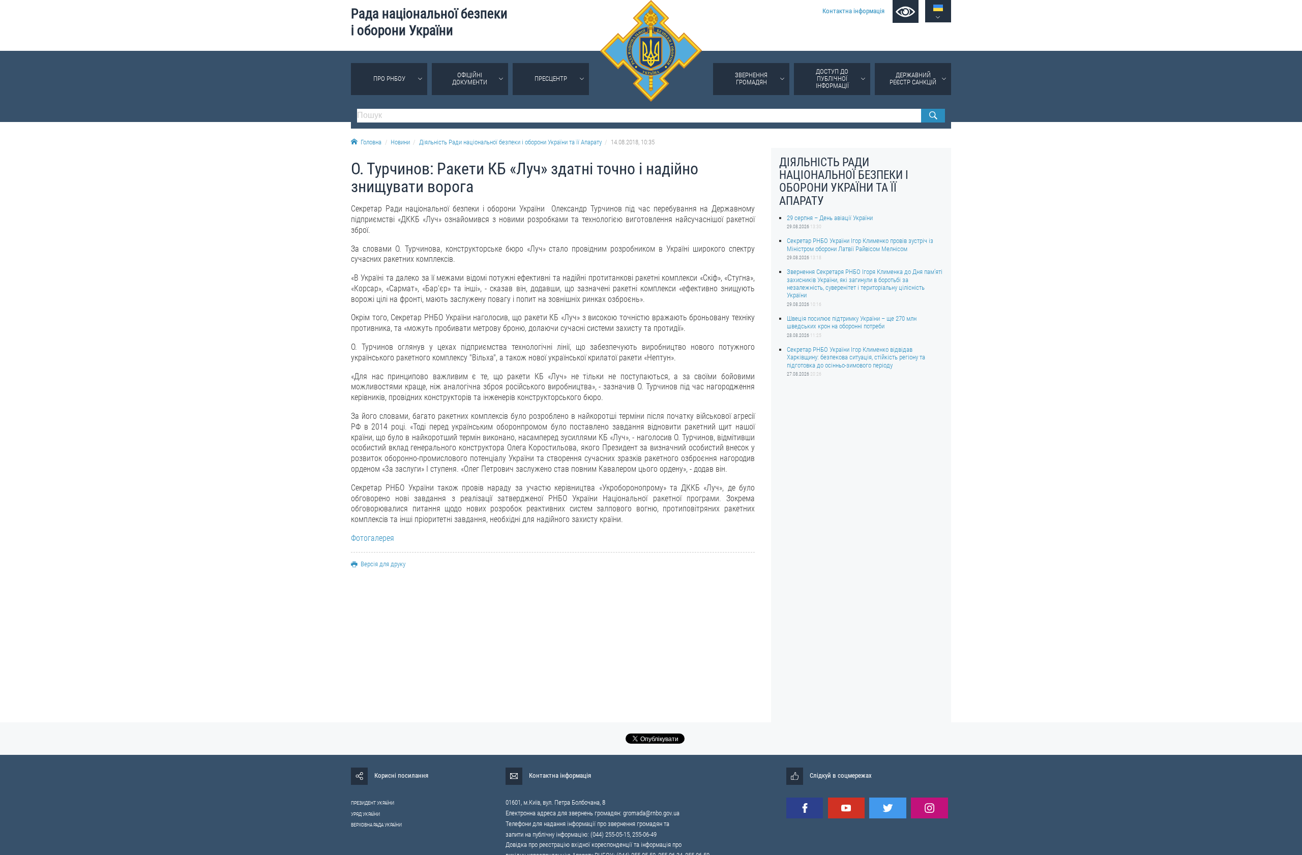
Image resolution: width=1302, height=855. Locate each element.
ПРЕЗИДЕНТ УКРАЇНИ (372, 803)
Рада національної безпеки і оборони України (429, 22)
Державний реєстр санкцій (913, 78)
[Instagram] (929, 808)
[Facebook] (804, 808)
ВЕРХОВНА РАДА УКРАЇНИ (376, 824)
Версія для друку (383, 564)
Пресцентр (551, 78)
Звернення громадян (751, 78)
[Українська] (938, 8)
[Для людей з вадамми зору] (906, 11)
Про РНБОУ (389, 78)
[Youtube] (846, 808)
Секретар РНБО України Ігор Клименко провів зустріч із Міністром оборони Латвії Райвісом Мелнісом (860, 244)
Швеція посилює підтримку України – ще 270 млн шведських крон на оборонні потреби (851, 322)
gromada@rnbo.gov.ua (651, 813)
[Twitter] (887, 808)
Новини (400, 142)
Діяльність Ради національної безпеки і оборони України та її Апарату (510, 142)
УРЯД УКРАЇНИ (365, 814)
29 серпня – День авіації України (830, 218)
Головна (371, 142)
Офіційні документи (469, 78)
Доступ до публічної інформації (832, 78)
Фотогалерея (372, 538)
